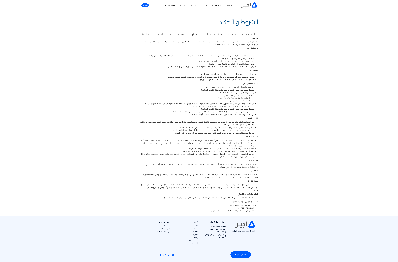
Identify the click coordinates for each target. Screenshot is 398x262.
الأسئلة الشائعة (169, 5)
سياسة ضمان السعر (163, 232)
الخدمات (204, 5)
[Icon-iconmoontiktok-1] (164, 255)
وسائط (182, 5)
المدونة (195, 243)
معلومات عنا (216, 5)
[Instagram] (168, 255)
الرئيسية (229, 5)
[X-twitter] (173, 255)
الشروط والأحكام (164, 229)
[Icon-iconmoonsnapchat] (160, 255)
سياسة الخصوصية (163, 226)
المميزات (193, 5)
